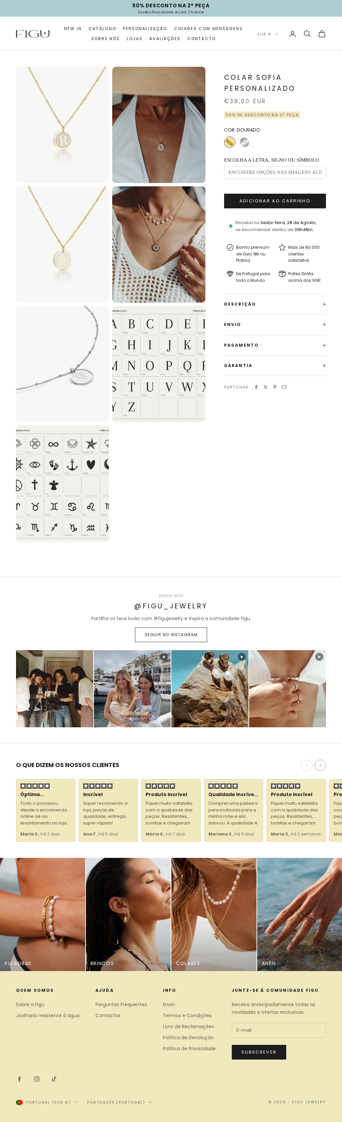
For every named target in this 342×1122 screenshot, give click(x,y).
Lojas (135, 38)
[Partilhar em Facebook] (256, 387)
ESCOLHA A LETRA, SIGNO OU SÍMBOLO (271, 160)
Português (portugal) (116, 1102)
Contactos (108, 1015)
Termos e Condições (187, 1015)
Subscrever (259, 1052)
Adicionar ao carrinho (275, 201)
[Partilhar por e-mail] (284, 387)
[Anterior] (307, 765)
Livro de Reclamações (188, 1026)
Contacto (201, 38)
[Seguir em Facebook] (19, 1079)
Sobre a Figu (30, 1004)
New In (73, 28)
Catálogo (102, 28)
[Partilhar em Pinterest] (275, 387)
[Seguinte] (320, 765)
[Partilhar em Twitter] (265, 387)
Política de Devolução (188, 1037)
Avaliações (165, 38)
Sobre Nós (105, 38)
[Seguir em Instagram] (36, 1079)
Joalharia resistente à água (47, 1015)
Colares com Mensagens (208, 28)
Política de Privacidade (189, 1048)
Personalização (145, 28)
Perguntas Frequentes (121, 1004)
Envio (169, 1004)
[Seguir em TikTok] (54, 1079)
